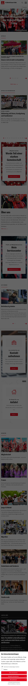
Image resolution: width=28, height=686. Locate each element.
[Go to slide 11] (22, 138)
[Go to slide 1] (10, 78)
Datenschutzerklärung (11, 683)
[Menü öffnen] (26, 3)
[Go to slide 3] (14, 78)
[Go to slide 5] (18, 78)
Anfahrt (14, 414)
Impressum (18, 683)
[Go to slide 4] (16, 78)
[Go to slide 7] (15, 138)
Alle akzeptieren (13, 672)
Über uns (3, 228)
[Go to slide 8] (17, 138)
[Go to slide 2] (12, 78)
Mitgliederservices (13, 269)
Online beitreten (14, 176)
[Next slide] (26, 78)
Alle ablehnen (13, 679)
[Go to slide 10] (20, 138)
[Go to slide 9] (19, 138)
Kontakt (14, 368)
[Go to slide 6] (13, 138)
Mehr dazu (13, 84)
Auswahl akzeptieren (13, 676)
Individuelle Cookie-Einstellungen (14, 682)
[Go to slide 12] (24, 138)
